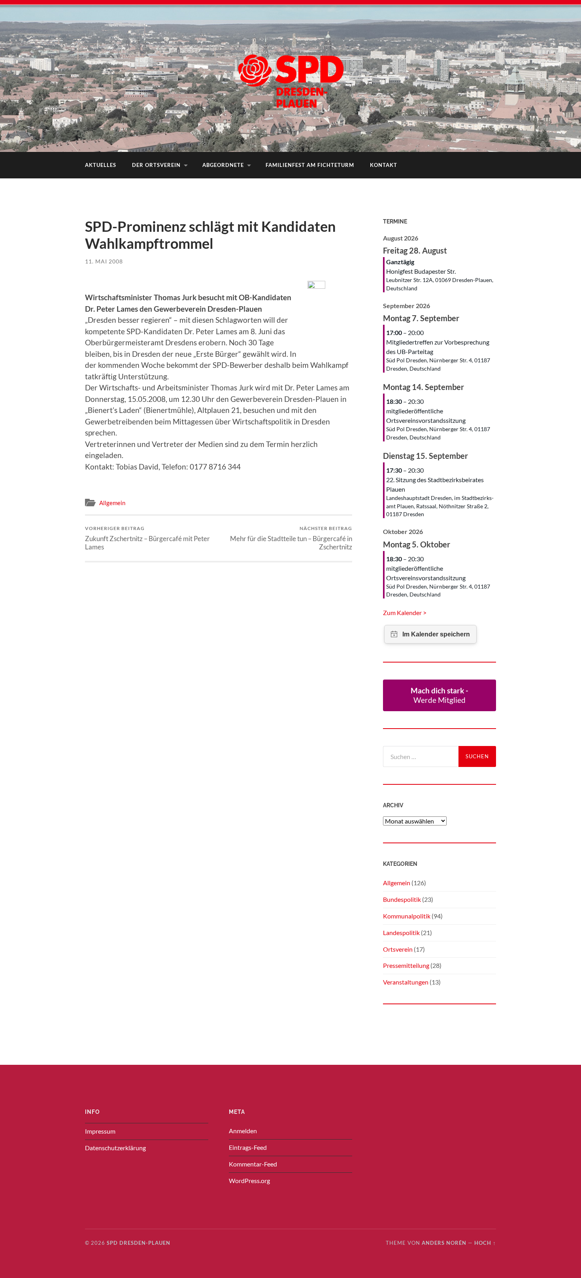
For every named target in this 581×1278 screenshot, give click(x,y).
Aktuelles (100, 165)
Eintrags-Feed (248, 1147)
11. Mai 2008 (104, 261)
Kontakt (383, 165)
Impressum (100, 1131)
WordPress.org (249, 1180)
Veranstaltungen (405, 982)
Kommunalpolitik (406, 916)
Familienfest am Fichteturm (310, 165)
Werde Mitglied (439, 695)
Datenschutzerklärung (115, 1147)
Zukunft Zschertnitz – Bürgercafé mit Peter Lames (147, 538)
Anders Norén (444, 1243)
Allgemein (112, 502)
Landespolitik (401, 932)
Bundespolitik (402, 899)
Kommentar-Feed (253, 1164)
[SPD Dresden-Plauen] (290, 75)
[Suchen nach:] (420, 756)
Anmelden (243, 1130)
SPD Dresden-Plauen (138, 1243)
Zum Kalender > (404, 612)
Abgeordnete (223, 165)
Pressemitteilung (406, 965)
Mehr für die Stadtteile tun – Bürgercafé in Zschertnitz (291, 538)
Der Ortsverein (156, 165)
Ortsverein (398, 949)
